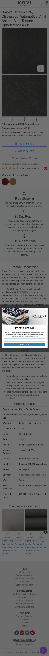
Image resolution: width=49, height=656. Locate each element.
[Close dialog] (45, 310)
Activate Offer (24, 344)
